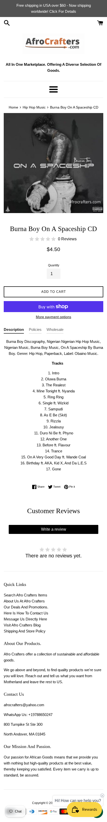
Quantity (53, 265)
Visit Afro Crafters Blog (22, 625)
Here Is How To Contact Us (26, 613)
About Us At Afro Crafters (24, 601)
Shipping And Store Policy (25, 631)
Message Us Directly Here (25, 619)
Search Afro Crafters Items (25, 595)
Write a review (53, 529)
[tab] (14, 330)
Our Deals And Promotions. (26, 607)
